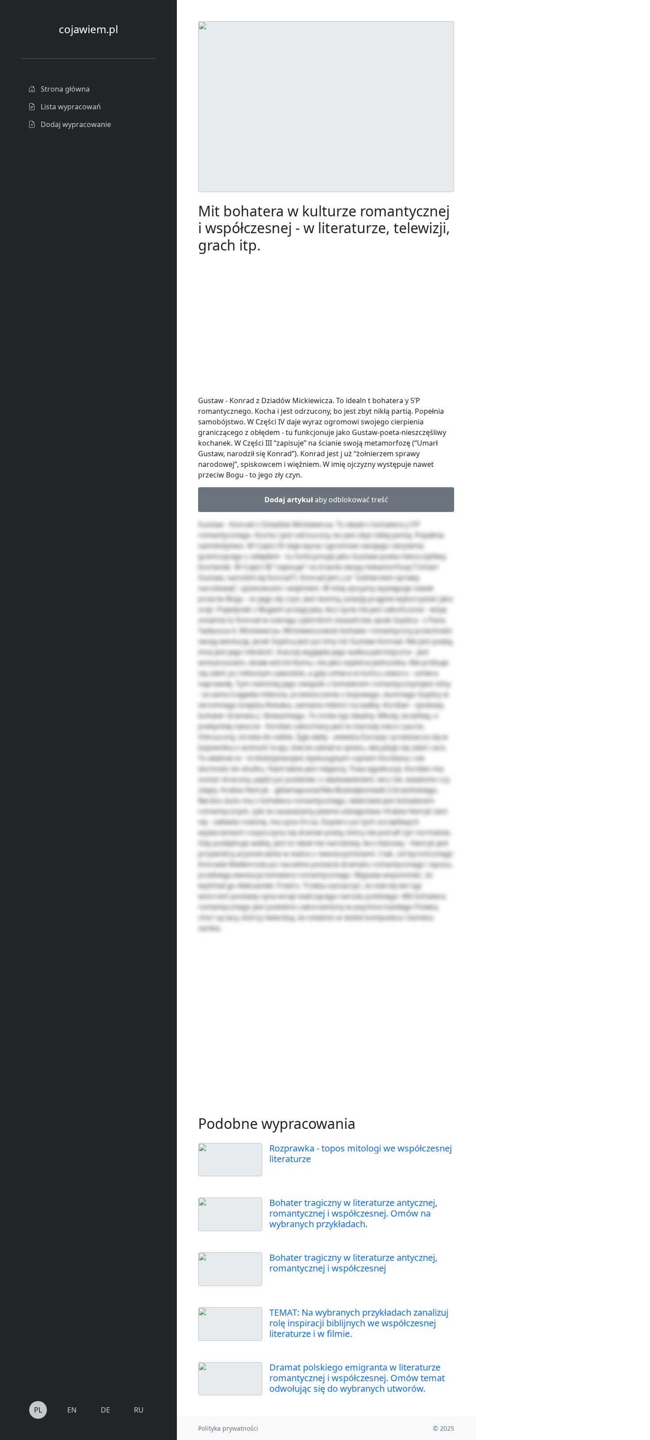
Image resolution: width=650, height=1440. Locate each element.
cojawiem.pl (88, 29)
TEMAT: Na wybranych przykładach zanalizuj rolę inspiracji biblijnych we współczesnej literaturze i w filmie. (358, 1323)
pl (38, 1410)
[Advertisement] (541, 154)
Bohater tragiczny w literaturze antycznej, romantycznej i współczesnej (353, 1262)
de (105, 1410)
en (71, 1410)
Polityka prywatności (228, 1428)
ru (139, 1410)
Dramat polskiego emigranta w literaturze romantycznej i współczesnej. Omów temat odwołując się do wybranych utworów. (357, 1377)
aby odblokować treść (326, 499)
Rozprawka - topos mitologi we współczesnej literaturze (360, 1153)
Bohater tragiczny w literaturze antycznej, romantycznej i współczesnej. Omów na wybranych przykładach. (353, 1213)
